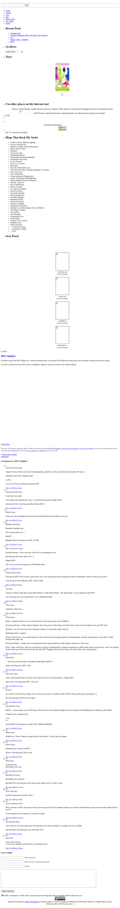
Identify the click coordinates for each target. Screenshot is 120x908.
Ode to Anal (10, 19)
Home (8, 11)
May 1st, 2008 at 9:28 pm (14, 757)
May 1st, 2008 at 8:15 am (14, 568)
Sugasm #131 (15, 33)
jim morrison (75, 448)
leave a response (32, 450)
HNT (12, 42)
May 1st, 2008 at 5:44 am (14, 508)
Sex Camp (9, 21)
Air (11, 37)
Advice (8, 13)
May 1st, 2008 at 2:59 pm (14, 728)
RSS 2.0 (14, 450)
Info (7, 17)
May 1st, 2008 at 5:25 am (14, 488)
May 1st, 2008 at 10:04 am (14, 601)
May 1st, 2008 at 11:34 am (14, 670)
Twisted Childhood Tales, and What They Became (29, 35)
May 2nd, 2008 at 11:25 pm (14, 818)
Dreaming (4, 457)
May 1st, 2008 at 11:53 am (14, 686)
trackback (42, 450)
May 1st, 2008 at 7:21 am (14, 544)
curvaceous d (66, 448)
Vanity (8, 23)
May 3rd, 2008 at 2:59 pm (14, 834)
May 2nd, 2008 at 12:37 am (14, 787)
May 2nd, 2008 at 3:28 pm (14, 799)
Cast (7, 15)
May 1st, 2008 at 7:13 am (14, 520)
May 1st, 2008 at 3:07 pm (14, 740)
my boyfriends (88, 448)
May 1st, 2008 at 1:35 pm (14, 702)
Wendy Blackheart (32, 902)
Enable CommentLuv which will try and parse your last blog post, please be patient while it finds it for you (42, 896)
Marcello (58, 448)
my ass (81, 448)
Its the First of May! (9, 454)
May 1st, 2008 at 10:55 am (14, 613)
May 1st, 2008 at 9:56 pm (14, 771)
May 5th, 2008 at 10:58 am (14, 848)
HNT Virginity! (8, 356)
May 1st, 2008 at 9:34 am (14, 585)
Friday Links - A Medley (19, 40)
